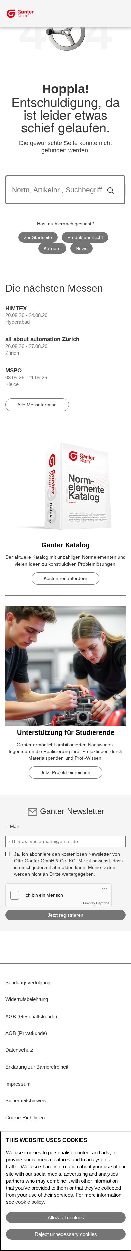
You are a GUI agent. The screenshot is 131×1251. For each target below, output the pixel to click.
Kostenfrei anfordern (65, 578)
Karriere (52, 248)
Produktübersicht (85, 237)
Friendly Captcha (96, 903)
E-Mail (12, 826)
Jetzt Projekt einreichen (65, 772)
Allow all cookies (66, 1217)
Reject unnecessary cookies (66, 1234)
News (81, 248)
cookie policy (29, 1202)
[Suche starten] (110, 189)
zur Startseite (38, 237)
